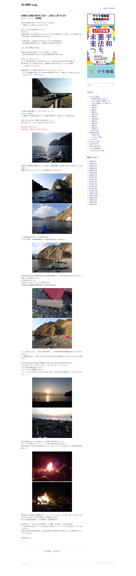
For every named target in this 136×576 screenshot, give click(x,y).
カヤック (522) (94, 96)
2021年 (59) (93, 172)
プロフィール (25, 564)
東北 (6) (94, 107)
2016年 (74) (93, 184)
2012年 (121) (93, 193)
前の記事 (48, 551)
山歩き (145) (96, 135)
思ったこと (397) (94, 141)
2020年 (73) (93, 175)
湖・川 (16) (95, 130)
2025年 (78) (93, 164)
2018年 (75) (93, 179)
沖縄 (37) (94, 128)
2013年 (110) (93, 191)
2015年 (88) (93, 186)
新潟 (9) (94, 110)
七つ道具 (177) (94, 144)
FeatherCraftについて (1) (100, 98)
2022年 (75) (93, 170)
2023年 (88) (93, 168)
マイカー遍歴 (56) (95, 148)
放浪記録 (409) (94, 132)
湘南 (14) (94, 121)
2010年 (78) (93, 197)
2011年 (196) (93, 195)
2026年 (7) (92, 161)
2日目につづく (26, 537)
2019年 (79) (93, 177)
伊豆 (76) (94, 123)
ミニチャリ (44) (97, 137)
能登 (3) (94, 112)
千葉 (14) (94, 114)
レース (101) (93, 139)
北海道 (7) (95, 105)
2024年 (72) (93, 166)
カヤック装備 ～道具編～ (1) (101, 101)
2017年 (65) (93, 182)
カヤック (38, 18)
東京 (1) (94, 117)
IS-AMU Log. (29, 4)
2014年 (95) (93, 188)
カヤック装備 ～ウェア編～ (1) (101, 103)
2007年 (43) (93, 204)
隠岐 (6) (94, 125)
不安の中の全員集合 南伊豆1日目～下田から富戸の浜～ (39, 285)
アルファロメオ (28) (98, 150)
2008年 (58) (93, 202)
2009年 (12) (93, 200)
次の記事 (56, 551)
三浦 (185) (95, 119)
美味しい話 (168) (94, 146)
